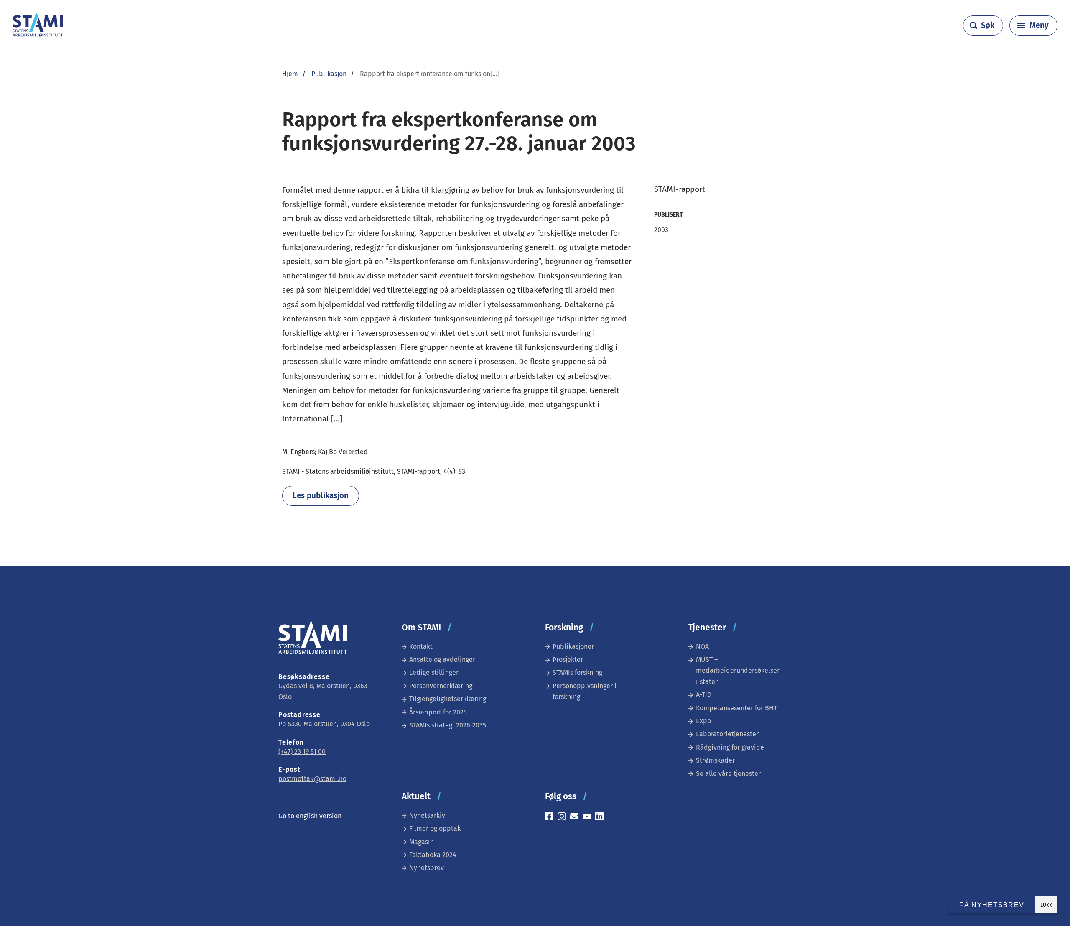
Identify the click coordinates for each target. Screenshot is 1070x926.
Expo (703, 721)
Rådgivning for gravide (730, 747)
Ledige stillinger (434, 672)
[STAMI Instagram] (564, 817)
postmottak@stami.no (312, 779)
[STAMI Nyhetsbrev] (576, 817)
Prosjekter (568, 659)
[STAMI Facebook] (551, 817)
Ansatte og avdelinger (442, 659)
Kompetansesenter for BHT (736, 708)
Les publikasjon (321, 495)
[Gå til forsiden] (38, 34)
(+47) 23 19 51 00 (302, 751)
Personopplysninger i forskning (585, 691)
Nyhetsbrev (426, 868)
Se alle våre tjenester (728, 774)
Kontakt (421, 646)
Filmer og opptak (435, 828)
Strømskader (715, 760)
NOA (702, 646)
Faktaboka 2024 (432, 855)
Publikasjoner (573, 646)
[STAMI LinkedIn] (601, 817)
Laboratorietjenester (727, 734)
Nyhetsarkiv (427, 815)
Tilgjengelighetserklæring (447, 699)
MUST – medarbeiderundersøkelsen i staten (738, 671)
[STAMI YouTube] (589, 817)
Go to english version (309, 816)
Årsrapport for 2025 (438, 712)
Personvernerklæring (440, 686)
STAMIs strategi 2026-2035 (447, 725)
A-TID (703, 695)
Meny (1039, 25)
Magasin (421, 842)
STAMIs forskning (577, 672)
